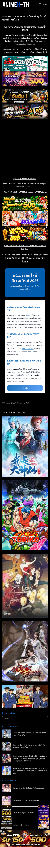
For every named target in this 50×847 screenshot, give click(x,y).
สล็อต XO (16, 254)
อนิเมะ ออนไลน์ (24, 403)
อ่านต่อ (25, 388)
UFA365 (14, 192)
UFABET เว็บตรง (41, 192)
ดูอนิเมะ (28, 315)
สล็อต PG (24, 52)
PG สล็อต (34, 254)
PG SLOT (6, 254)
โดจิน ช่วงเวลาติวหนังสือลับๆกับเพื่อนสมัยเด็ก (28, 788)
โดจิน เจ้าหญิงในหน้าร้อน (21, 825)
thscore (25, 261)
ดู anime (16, 403)
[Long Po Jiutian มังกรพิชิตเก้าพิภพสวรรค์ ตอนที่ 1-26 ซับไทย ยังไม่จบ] (6, 733)
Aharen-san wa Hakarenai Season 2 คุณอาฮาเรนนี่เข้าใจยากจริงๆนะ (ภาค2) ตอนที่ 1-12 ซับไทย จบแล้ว (30, 770)
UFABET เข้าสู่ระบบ (26, 192)
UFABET (6, 192)
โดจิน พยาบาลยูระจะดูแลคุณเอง (24, 813)
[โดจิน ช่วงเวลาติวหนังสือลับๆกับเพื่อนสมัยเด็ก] (6, 788)
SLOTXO (44, 254)
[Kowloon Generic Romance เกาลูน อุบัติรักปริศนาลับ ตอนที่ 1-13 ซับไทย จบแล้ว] (6, 746)
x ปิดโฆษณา (6, 828)
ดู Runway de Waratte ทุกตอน (24, 178)
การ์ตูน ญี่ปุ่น (9, 403)
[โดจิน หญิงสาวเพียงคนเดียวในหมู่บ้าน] (6, 800)
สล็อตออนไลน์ (41, 52)
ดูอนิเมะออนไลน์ (27, 348)
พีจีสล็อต (25, 254)
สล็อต (32, 52)
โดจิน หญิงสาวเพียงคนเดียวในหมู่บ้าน (26, 800)
